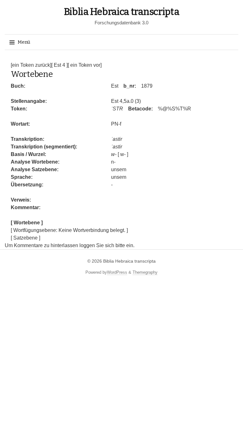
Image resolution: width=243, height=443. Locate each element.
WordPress (117, 272)
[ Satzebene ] (25, 237)
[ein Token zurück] (31, 65)
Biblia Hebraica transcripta (121, 11)
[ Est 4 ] (59, 65)
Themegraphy (145, 272)
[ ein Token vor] (85, 65)
